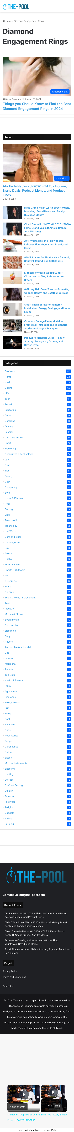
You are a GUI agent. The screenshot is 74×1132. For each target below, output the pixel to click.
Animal (8, 553)
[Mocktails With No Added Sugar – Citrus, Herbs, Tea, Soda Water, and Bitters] (12, 277)
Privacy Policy (10, 971)
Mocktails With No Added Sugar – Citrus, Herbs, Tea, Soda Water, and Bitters (44, 276)
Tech (7, 398)
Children (9, 592)
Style (7, 492)
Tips (7, 470)
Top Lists (10, 674)
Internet (9, 658)
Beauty (9, 476)
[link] (12, 1090)
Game (8, 415)
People (8, 741)
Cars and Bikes (13, 536)
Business (10, 371)
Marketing (10, 448)
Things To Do (12, 702)
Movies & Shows (14, 614)
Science (9, 796)
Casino (8, 387)
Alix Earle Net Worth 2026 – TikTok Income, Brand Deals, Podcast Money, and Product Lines (35, 190)
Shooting (10, 768)
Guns (7, 730)
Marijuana (10, 663)
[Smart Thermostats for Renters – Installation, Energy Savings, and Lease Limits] (12, 309)
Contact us (8, 986)
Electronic (10, 630)
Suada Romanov (13, 99)
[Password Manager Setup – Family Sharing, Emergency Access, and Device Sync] (12, 342)
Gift (7, 652)
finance (9, 426)
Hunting (9, 774)
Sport (8, 443)
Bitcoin (8, 757)
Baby (7, 636)
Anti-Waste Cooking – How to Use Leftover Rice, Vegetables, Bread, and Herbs (46, 244)
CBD (7, 481)
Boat (7, 719)
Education (10, 409)
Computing (11, 487)
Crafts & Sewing (14, 785)
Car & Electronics (14, 437)
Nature (8, 752)
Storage (9, 779)
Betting (9, 509)
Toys (7, 603)
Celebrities (11, 581)
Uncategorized (13, 542)
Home (8, 21)
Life (7, 393)
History (9, 818)
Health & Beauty (14, 680)
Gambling (10, 421)
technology (11, 525)
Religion (9, 807)
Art (6, 575)
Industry (9, 608)
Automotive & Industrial (18, 647)
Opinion (9, 790)
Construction (12, 625)
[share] (33, 1088)
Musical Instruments (16, 763)
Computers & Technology (19, 454)
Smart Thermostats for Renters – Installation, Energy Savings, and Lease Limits (47, 308)
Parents (9, 669)
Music (8, 586)
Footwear (10, 801)
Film (7, 708)
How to (9, 641)
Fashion (9, 432)
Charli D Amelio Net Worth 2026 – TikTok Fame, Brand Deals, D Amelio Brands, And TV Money (47, 228)
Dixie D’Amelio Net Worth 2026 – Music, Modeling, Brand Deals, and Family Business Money (47, 211)
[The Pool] (16, 6)
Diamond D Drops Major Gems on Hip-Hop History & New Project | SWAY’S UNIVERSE (23, 1090)
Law (7, 459)
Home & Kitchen (14, 498)
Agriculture (11, 691)
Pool (7, 503)
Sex (7, 548)
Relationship (11, 520)
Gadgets (9, 812)
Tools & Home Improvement (20, 597)
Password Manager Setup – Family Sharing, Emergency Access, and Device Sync (44, 341)
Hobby (8, 559)
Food (7, 465)
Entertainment (12, 564)
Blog (7, 514)
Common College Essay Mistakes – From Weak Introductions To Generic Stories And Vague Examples (45, 325)
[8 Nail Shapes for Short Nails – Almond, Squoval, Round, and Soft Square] (12, 262)
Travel (8, 404)
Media (8, 713)
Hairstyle (10, 724)
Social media (12, 619)
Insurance (10, 697)
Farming (9, 824)
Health (8, 382)
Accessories (11, 735)
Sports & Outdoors (15, 570)
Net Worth (10, 531)
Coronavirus (11, 746)
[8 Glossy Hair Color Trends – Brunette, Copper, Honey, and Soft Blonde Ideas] (12, 294)
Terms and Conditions (14, 977)
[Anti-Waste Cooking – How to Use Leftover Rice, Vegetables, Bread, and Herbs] (12, 245)
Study (8, 686)
